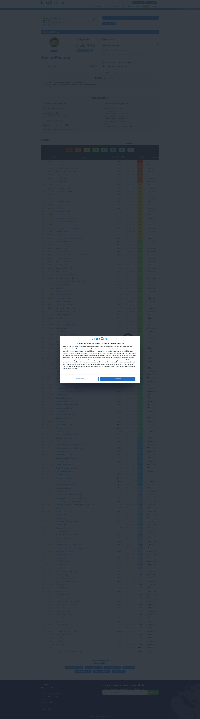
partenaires (79, 346)
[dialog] (100, 359)
